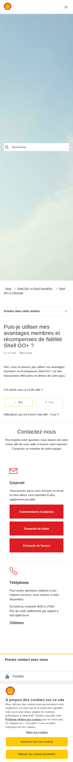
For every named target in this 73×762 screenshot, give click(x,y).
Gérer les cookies (36, 732)
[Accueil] (7, 9)
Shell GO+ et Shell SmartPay (35, 288)
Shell (8, 288)
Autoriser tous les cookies (37, 741)
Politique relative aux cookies (23, 719)
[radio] (19, 402)
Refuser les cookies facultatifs (36, 754)
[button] (36, 676)
